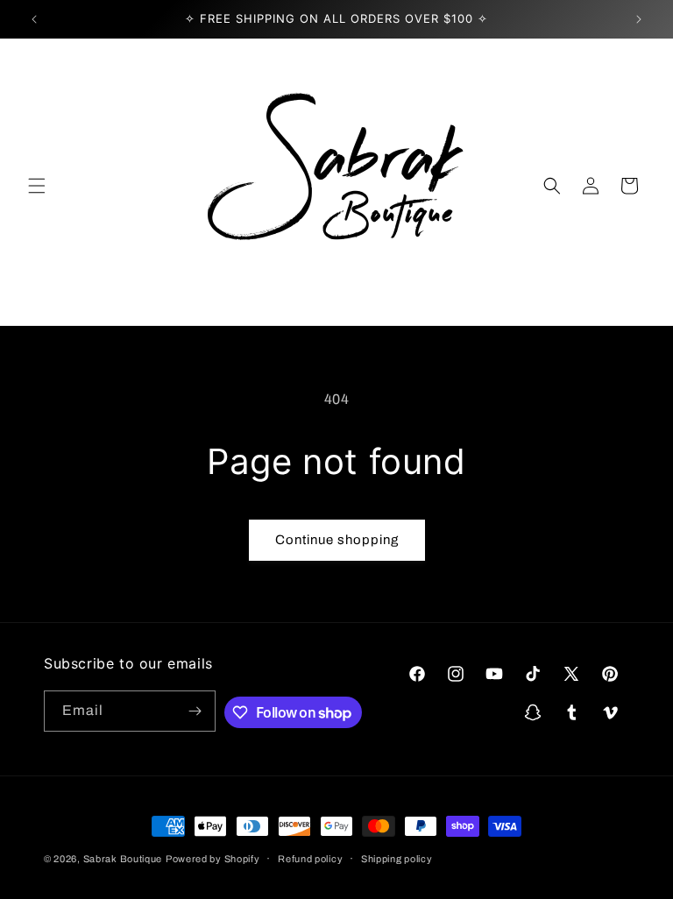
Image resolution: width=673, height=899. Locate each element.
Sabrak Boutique (123, 858)
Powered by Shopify (213, 858)
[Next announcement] (639, 19)
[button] (37, 185)
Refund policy (310, 858)
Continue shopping (337, 540)
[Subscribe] (195, 711)
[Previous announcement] (34, 19)
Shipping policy (397, 858)
